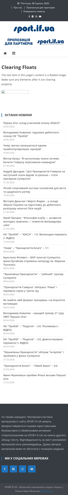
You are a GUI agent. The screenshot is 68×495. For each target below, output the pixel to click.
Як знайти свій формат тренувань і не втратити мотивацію (34, 301)
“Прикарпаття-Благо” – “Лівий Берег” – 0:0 (30, 365)
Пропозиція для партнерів (40, 7)
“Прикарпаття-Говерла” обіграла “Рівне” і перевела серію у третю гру (30, 288)
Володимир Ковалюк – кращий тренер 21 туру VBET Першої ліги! (33, 314)
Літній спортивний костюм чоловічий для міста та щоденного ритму (34, 189)
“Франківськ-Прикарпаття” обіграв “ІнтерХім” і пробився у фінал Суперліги (33, 353)
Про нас (18, 7)
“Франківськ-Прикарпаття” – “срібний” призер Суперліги (33, 275)
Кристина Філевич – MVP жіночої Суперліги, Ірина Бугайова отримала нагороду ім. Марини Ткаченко (34, 261)
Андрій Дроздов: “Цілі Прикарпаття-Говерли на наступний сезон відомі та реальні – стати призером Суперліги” (34, 175)
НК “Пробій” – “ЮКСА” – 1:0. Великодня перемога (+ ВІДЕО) (35, 236)
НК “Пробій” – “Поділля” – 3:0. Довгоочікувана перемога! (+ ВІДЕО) (33, 341)
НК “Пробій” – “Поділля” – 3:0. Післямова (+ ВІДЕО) (31, 328)
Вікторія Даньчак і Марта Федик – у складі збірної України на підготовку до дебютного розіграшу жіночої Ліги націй (32, 204)
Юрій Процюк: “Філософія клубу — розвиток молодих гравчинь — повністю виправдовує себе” (32, 221)
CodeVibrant (46, 491)
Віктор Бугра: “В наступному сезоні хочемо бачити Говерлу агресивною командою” (31, 160)
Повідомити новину (34, 11)
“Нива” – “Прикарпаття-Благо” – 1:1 (26, 248)
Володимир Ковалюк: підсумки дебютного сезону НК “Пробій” (31, 134)
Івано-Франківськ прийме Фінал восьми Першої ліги (34, 377)
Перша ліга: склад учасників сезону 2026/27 (31, 123)
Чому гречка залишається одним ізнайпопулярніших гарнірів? (24, 147)
